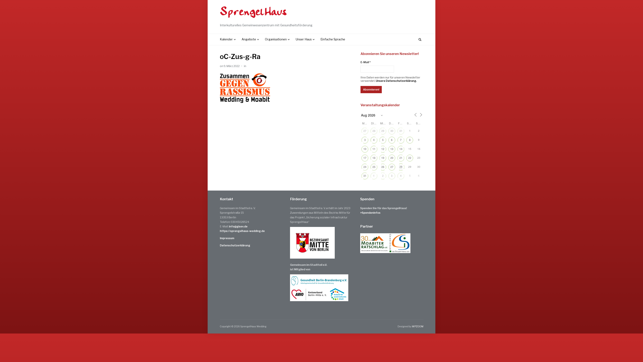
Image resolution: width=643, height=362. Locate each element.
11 (373, 149)
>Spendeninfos (370, 212)
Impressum (227, 238)
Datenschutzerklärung (235, 245)
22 (409, 158)
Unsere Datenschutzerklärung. (396, 80)
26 (382, 167)
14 (400, 149)
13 (391, 149)
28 (373, 131)
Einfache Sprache (332, 39)
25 (373, 167)
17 (364, 158)
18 (373, 158)
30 (391, 131)
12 (382, 149)
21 (400, 158)
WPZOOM (417, 326)
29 (382, 131)
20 (391, 158)
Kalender (226, 39)
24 (364, 167)
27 (364, 131)
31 (400, 131)
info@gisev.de (238, 226)
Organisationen (276, 39)
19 (382, 158)
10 (364, 149)
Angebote (249, 39)
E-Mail (366, 62)
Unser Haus (304, 39)
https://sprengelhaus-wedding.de (242, 231)
